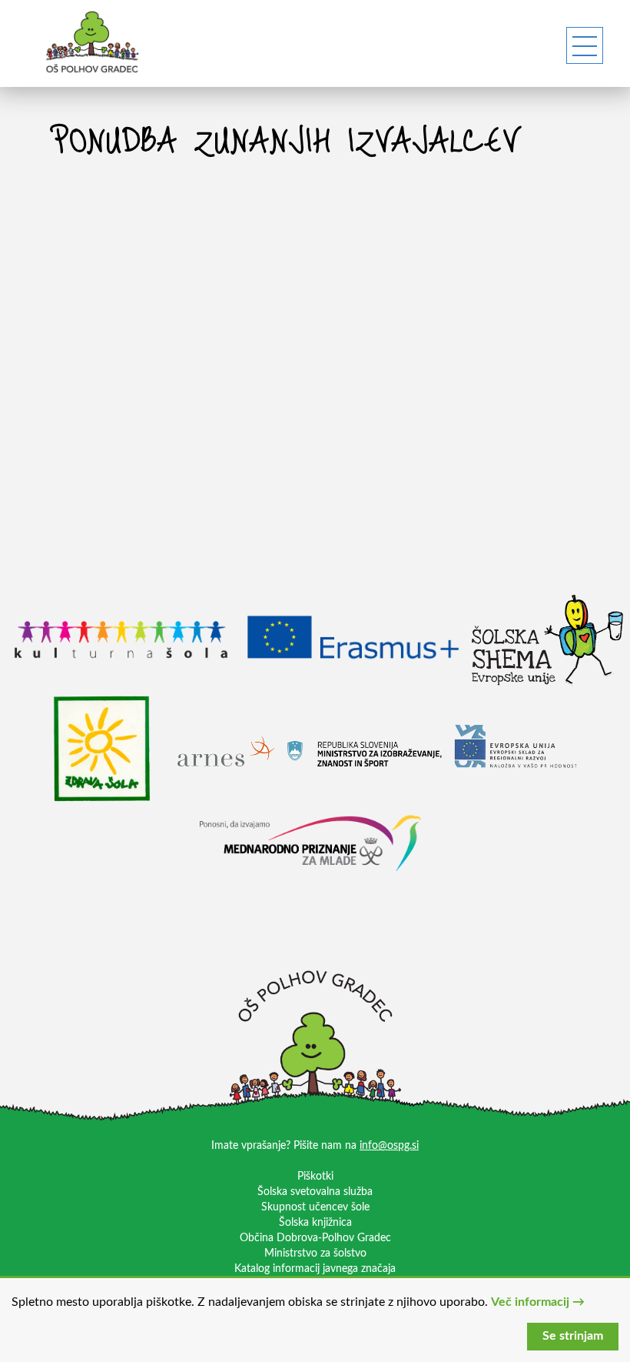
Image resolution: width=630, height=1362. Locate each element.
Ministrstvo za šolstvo (315, 1253)
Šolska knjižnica (315, 1222)
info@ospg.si (389, 1145)
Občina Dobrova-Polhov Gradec (315, 1238)
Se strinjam (572, 1336)
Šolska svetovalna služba (315, 1192)
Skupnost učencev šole (315, 1207)
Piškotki (315, 1176)
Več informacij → (538, 1302)
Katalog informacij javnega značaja (315, 1269)
